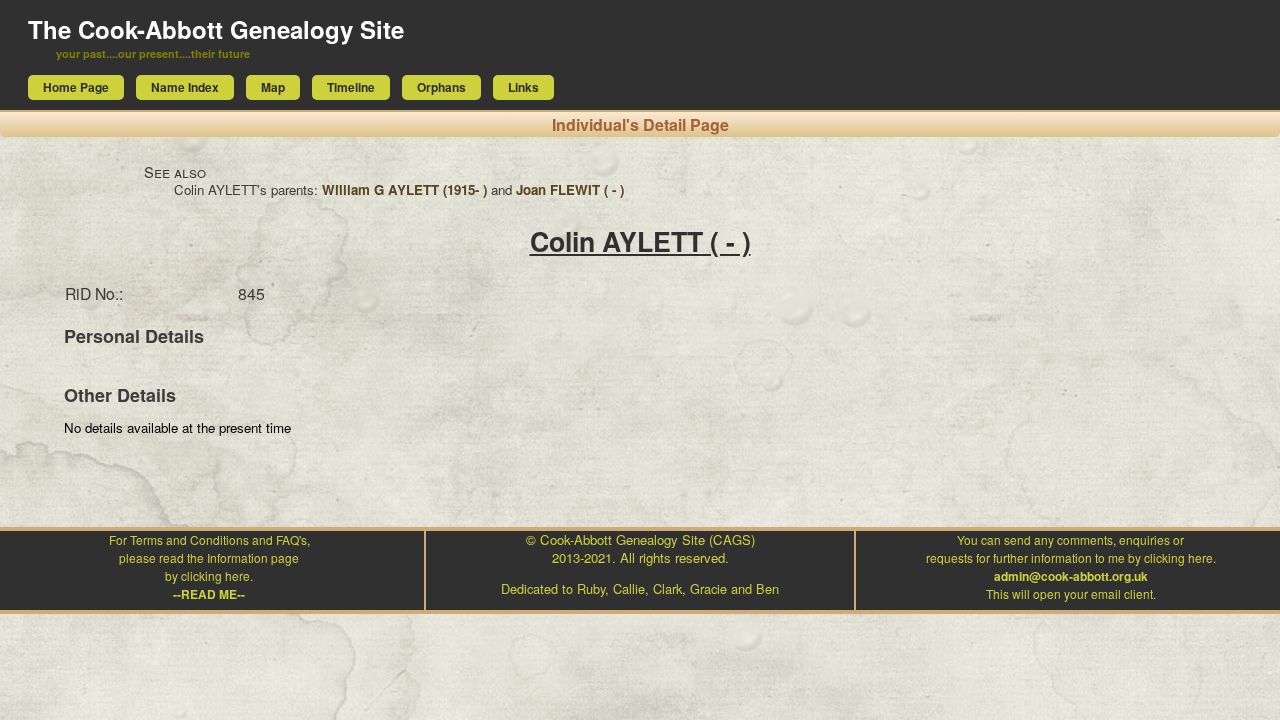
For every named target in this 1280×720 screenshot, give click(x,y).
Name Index (185, 87)
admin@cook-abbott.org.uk (1071, 576)
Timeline (351, 87)
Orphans (441, 87)
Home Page (76, 87)
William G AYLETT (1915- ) (404, 189)
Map (273, 87)
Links (523, 87)
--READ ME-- (209, 594)
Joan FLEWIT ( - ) (570, 189)
